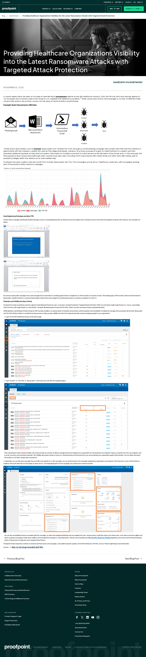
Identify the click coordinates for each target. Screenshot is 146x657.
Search (7, 2)
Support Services (11, 620)
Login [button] (127, 2)
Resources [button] (68, 9)
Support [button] (118, 2)
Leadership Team (81, 592)
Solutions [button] (57, 9)
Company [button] (78, 9)
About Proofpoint (81, 575)
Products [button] (46, 9)
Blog (3, 16)
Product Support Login (13, 616)
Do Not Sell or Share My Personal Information (90, 647)
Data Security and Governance (16, 580)
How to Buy (79, 584)
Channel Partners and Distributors (17, 590)
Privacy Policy (56, 647)
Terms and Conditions (40, 647)
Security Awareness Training (100, 538)
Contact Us (79, 632)
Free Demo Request (82, 636)
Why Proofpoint (81, 580)
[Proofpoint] (10, 9)
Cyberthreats (14, 16)
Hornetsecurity (80, 605)
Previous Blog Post (15, 558)
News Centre (80, 597)
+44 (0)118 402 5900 (82, 623)
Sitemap (68, 647)
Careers (78, 588)
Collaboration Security (13, 575)
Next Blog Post (132, 558)
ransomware (61, 96)
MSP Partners (10, 594)
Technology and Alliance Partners (17, 598)
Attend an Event (81, 628)
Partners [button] (107, 2)
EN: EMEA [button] (137, 2)
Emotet (37, 149)
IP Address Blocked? (12, 625)
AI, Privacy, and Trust (82, 601)
